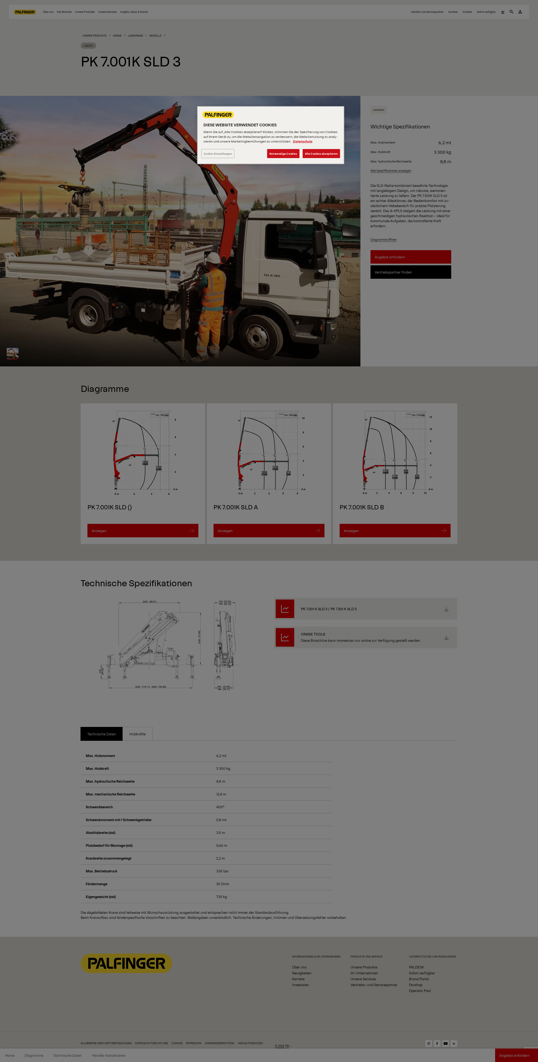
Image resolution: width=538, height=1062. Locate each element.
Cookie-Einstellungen (218, 153)
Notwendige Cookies (283, 153)
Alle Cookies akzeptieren (321, 153)
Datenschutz (303, 141)
